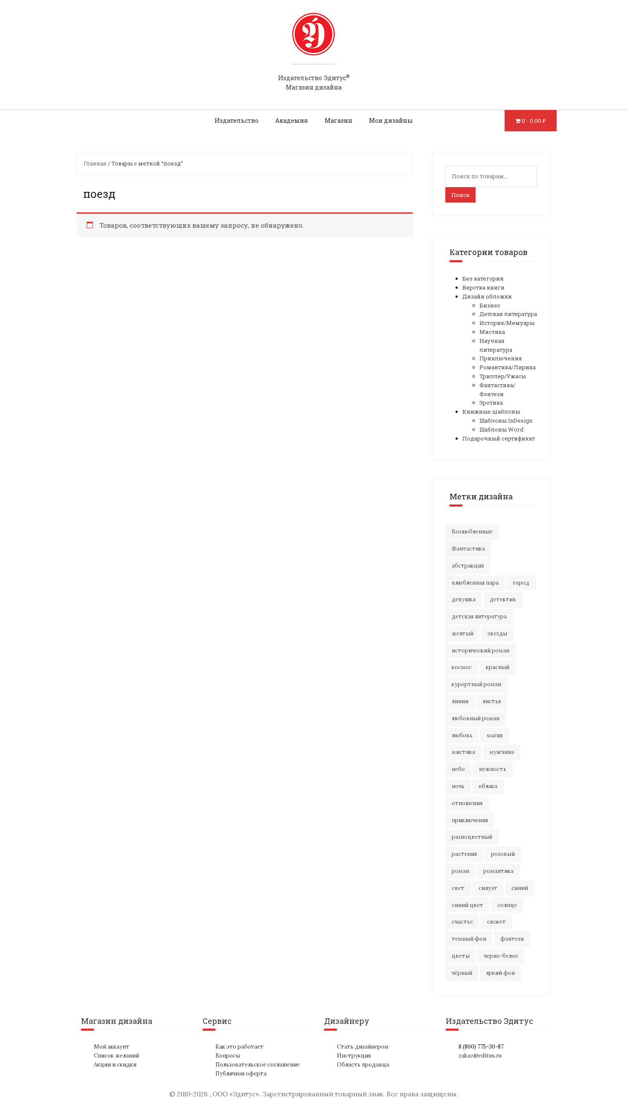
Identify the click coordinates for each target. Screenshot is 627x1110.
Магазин (338, 120)
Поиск (460, 195)
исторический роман (480, 650)
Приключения (500, 358)
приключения (470, 820)
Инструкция (354, 1055)
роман (460, 871)
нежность (492, 769)
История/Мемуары (506, 323)
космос (462, 667)
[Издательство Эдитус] (313, 42)
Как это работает (239, 1046)
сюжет (496, 921)
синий (519, 888)
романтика (498, 871)
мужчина (501, 752)
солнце (507, 905)
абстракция (468, 565)
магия (494, 735)
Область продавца (363, 1064)
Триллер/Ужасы (502, 376)
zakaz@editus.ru (480, 1055)
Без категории (483, 278)
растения (464, 854)
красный (497, 667)
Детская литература (508, 314)
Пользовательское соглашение (257, 1064)
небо (458, 769)
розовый (503, 854)
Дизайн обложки (487, 296)
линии (460, 701)
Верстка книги (483, 287)
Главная (95, 163)
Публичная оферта (241, 1073)
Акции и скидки (115, 1064)
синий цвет (467, 905)
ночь (458, 786)
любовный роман (475, 718)
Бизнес (489, 305)
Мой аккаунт (111, 1046)
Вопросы (227, 1055)
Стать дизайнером (363, 1046)
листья (491, 701)
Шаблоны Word (501, 429)
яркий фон (500, 973)
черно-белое (501, 955)
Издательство (236, 120)
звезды (497, 633)
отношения (467, 803)
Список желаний (116, 1055)
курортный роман (476, 684)
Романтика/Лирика (507, 367)
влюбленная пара (475, 582)
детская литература (479, 616)
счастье (462, 921)
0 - (534, 121)
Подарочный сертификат (498, 438)
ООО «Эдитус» (235, 1094)
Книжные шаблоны (491, 411)
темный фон (469, 938)
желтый (462, 633)
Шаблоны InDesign (505, 420)
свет (458, 888)
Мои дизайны (391, 120)
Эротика (491, 402)
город (521, 582)
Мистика (492, 332)
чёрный (462, 973)
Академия (291, 120)
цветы (461, 955)
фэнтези (512, 938)
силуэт (488, 888)
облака (488, 786)
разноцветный (472, 836)
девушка (464, 599)
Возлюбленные (472, 531)
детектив (503, 599)
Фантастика (468, 548)
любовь (462, 735)
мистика (463, 752)
